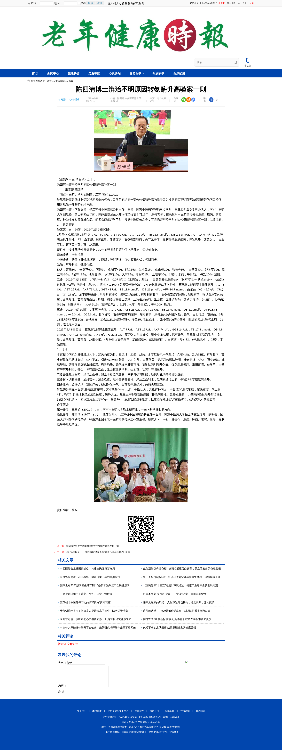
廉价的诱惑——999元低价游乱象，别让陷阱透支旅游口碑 (176, 610)
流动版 (112, 3)
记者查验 (124, 3)
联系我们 (200, 711)
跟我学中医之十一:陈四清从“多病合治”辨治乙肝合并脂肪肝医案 (98, 552)
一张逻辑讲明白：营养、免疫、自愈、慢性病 (86, 594)
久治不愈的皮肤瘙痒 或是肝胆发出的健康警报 (169, 627)
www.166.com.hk (128, 717)
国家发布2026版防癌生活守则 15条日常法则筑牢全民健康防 (95, 585)
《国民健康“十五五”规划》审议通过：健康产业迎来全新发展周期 (180, 585)
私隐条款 (169, 711)
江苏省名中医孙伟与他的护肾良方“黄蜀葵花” (85, 602)
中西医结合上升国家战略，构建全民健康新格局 (87, 568)
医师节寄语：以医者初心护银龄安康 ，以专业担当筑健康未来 (95, 619)
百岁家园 (179, 73)
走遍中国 (94, 73)
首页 (49, 81)
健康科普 (74, 73)
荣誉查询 (138, 3)
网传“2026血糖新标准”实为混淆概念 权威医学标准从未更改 (177, 619)
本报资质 (97, 711)
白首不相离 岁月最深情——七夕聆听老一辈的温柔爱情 (174, 594)
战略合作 (154, 711)
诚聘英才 (139, 711)
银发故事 (158, 73)
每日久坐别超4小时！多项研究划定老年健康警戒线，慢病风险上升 (181, 577)
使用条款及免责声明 (118, 711)
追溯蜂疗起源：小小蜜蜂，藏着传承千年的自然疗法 (90, 577)
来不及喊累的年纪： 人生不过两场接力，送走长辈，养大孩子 (178, 602)
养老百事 (135, 73)
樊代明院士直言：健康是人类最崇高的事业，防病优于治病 (94, 610)
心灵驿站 (115, 73)
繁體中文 (194, 3)
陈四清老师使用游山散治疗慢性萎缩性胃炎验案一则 (92, 545)
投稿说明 (185, 711)
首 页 (35, 73)
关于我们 (81, 711)
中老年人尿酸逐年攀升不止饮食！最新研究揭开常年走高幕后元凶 (98, 627)
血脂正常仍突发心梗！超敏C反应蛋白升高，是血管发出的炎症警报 (182, 568)
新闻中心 (53, 73)
